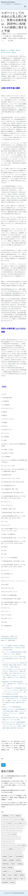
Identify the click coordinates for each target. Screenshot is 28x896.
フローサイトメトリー (7, 841)
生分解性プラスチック (7, 871)
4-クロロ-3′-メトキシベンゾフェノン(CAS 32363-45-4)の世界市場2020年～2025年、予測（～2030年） (14, 658)
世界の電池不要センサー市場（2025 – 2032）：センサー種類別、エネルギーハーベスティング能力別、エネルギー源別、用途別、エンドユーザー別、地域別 (13, 784)
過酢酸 (15, 875)
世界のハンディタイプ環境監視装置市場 (11, 706)
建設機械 (11, 860)
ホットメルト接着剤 (7, 849)
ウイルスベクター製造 (18, 819)
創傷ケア (11, 856)
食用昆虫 (12, 882)
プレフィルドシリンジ (7, 845)
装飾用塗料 (18, 871)
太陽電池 (4, 860)
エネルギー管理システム (20, 823)
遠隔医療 (22, 875)
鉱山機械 (9, 878)
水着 (15, 52)
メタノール (12, 852)
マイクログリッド (19, 849)
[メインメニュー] (25, 6)
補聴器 (4, 875)
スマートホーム (6, 830)
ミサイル (4, 852)
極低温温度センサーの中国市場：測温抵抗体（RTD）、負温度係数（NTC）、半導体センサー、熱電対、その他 (14, 683)
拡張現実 (18, 860)
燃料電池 (10, 867)
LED (12, 815)
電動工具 (16, 878)
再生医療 (4, 856)
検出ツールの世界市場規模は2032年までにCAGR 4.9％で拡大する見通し (13, 777)
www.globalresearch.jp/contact (9, 638)
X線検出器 (17, 815)
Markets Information (8, 2)
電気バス (23, 878)
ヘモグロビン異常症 (21, 845)
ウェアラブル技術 (6, 823)
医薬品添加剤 (19, 856)
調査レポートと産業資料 (9, 50)
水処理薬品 (20, 863)
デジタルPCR (12, 834)
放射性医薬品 (5, 863)
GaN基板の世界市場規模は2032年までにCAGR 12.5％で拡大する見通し (13, 791)
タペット (4, 834)
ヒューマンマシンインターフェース (11, 838)
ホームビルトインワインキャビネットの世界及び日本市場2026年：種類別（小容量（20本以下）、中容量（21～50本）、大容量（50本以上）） (14, 665)
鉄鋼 (3, 878)
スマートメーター (17, 830)
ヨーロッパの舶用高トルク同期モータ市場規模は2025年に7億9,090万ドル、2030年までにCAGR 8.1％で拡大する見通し (13, 647)
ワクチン (19, 852)
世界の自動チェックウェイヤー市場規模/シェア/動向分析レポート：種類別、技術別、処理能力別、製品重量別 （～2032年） (13, 797)
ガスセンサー (5, 826)
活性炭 (4, 867)
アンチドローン (6, 819)
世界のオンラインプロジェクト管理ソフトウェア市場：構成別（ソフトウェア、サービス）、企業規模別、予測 (7, 745)
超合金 (9, 875)
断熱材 (13, 863)
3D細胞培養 (5, 815)
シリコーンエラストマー (17, 826)
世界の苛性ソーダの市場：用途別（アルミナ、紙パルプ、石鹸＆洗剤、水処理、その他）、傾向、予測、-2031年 (20, 745)
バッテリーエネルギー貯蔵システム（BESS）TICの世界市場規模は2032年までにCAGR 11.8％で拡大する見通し (14, 804)
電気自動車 (5, 882)
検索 (2, 758)
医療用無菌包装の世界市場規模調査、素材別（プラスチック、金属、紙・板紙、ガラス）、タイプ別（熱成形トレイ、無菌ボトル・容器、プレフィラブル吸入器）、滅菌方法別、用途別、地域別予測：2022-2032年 (14, 700)
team (19, 50)
